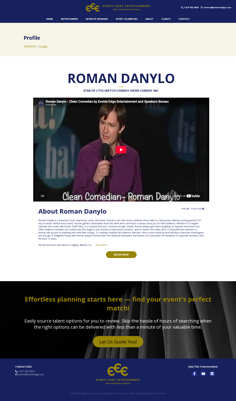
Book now (121, 254)
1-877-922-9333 (191, 7)
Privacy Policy (122, 393)
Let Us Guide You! (118, 342)
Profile (43, 46)
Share (184, 208)
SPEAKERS (30, 46)
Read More (101, 244)
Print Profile (196, 208)
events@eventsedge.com (217, 7)
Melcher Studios (159, 393)
